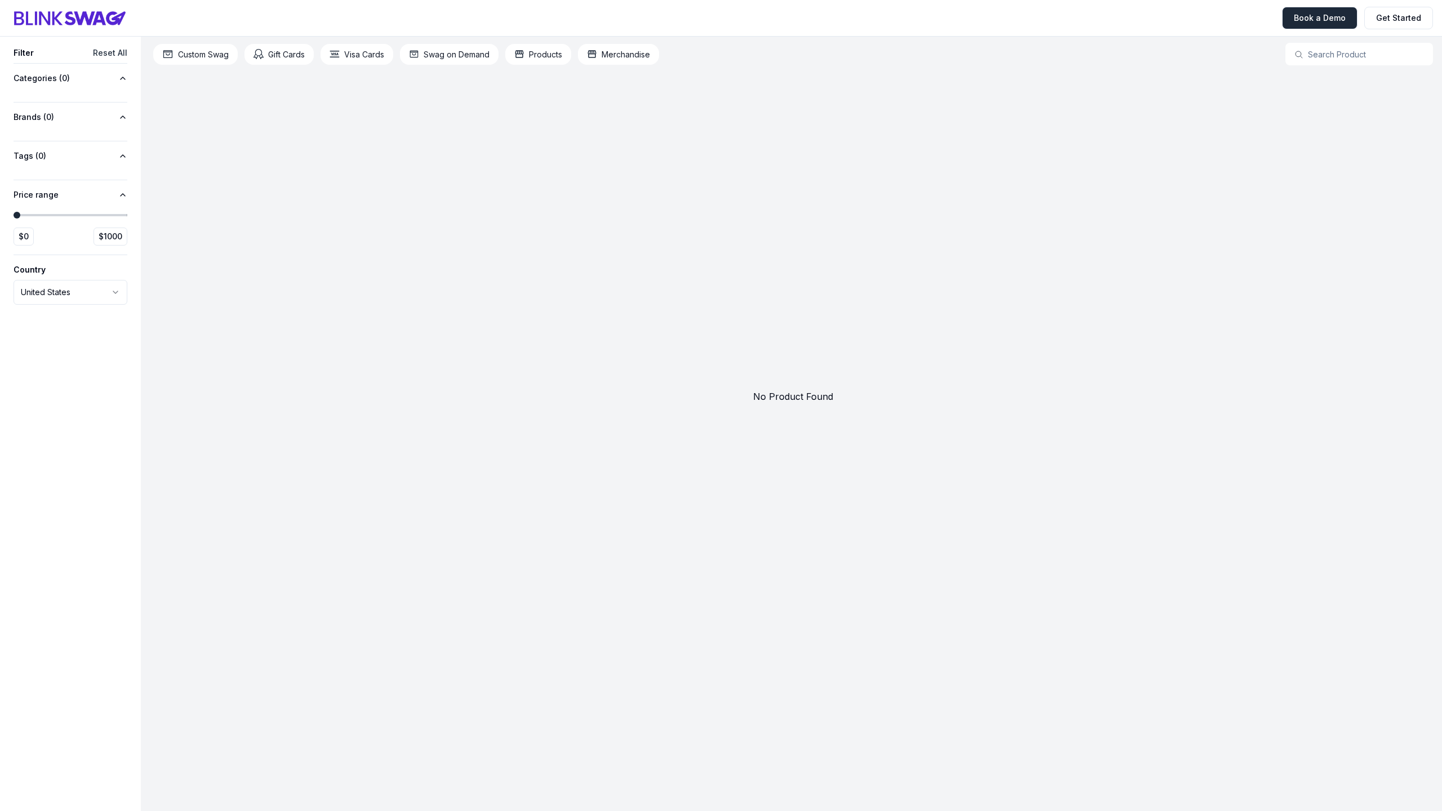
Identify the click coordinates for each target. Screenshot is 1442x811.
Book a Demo (1320, 18)
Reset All (110, 52)
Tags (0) (30, 156)
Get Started (1398, 18)
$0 (24, 236)
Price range (36, 194)
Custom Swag (203, 54)
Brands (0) (34, 117)
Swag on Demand (456, 54)
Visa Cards (364, 54)
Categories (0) (42, 78)
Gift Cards (286, 54)
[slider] (17, 215)
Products (545, 54)
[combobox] (70, 292)
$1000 (110, 236)
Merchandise (626, 54)
